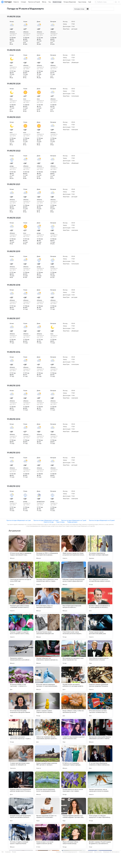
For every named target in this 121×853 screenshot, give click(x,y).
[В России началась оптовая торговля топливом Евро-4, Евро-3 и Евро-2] (100, 705)
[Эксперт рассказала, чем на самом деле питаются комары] (100, 784)
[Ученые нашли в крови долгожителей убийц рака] (100, 626)
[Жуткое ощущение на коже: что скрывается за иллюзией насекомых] (47, 810)
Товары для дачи (72, 522)
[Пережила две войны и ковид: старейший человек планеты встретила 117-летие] (21, 600)
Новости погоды (49, 522)
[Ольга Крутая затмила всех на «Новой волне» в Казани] (100, 652)
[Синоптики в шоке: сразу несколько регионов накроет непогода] (73, 626)
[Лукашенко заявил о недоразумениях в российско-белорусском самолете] (21, 652)
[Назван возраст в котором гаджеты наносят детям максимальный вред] (47, 836)
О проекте (58, 852)
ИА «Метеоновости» (115, 852)
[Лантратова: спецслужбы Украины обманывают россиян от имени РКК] (100, 731)
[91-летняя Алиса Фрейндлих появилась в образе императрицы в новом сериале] (100, 757)
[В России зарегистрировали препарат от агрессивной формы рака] (47, 679)
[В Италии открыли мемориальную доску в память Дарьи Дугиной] (73, 574)
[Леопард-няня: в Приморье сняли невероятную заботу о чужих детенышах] (47, 574)
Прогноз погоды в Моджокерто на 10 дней (101, 520)
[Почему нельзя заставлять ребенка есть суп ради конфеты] (73, 679)
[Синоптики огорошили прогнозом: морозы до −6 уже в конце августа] (21, 731)
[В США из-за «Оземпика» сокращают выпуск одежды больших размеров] (73, 757)
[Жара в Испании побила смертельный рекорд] (73, 836)
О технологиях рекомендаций (86, 852)
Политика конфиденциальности (69, 852)
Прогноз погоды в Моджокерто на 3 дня (19, 520)
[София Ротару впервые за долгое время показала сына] (73, 731)
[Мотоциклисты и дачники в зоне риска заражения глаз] (73, 652)
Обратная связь (98, 852)
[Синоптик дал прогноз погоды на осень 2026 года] (21, 574)
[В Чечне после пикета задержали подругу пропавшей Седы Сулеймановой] (21, 547)
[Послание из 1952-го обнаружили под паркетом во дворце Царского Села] (47, 547)
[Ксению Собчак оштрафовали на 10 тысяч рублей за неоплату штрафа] (100, 600)
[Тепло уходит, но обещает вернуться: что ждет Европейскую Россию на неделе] (100, 810)
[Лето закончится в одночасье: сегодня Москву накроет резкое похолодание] (100, 574)
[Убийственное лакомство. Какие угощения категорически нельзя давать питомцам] (73, 547)
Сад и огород (60, 522)
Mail (3, 852)
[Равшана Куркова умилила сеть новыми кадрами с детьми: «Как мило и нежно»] (73, 810)
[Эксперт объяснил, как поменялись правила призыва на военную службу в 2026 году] (47, 652)
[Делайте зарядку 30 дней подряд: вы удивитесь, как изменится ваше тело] (100, 836)
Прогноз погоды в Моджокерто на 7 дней (73, 520)
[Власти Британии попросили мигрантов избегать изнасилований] (73, 600)
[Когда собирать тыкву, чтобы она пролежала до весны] (73, 705)
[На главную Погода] (8, 2)
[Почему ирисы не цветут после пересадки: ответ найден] (73, 784)
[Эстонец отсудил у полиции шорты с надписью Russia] (21, 836)
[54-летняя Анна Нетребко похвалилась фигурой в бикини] (21, 705)
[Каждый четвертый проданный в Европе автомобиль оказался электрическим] (21, 810)
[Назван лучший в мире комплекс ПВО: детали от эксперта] (47, 757)
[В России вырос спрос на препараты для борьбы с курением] (47, 600)
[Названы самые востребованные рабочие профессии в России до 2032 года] (21, 784)
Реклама (14, 852)
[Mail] (2, 2)
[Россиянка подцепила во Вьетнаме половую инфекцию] (100, 547)
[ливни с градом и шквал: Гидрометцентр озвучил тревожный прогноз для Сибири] (47, 705)
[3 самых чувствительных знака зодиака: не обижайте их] (21, 757)
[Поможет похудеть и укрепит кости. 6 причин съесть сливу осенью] (21, 626)
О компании (8, 852)
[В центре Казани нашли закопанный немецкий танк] (47, 626)
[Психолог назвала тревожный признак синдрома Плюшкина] (100, 679)
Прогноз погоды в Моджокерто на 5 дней (46, 520)
